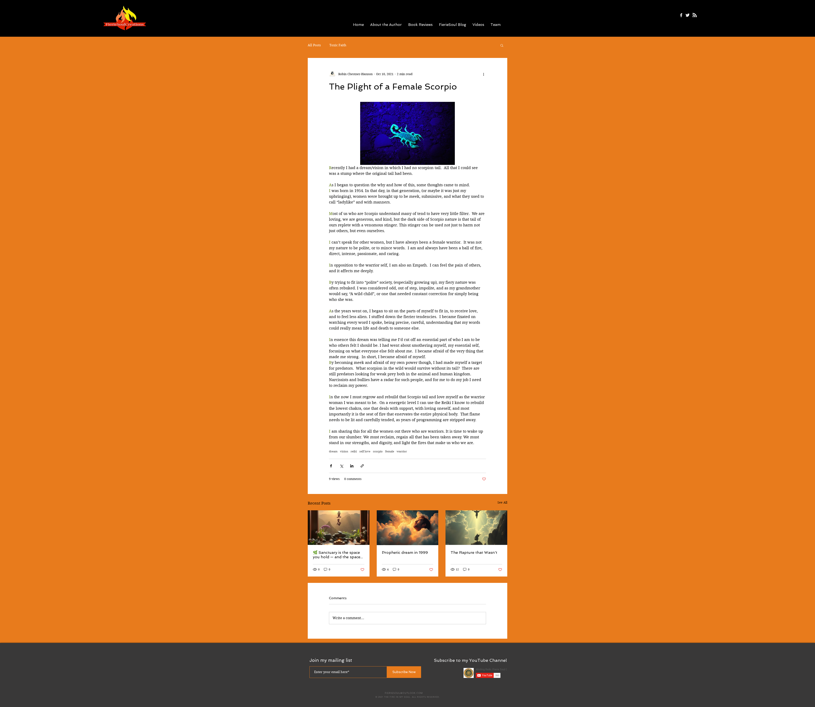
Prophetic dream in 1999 (405, 552)
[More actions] (483, 74)
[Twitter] (687, 15)
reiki (354, 451)
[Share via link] (362, 466)
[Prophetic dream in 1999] (407, 527)
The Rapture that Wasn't (474, 552)
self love (364, 451)
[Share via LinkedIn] (352, 466)
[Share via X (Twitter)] (341, 466)
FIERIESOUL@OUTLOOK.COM (404, 693)
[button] (502, 45)
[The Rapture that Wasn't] (476, 527)
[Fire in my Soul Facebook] (681, 15)
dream (333, 451)
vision (344, 451)
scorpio (378, 451)
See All (502, 502)
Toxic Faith (337, 45)
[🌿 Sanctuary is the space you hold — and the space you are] (339, 527)
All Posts (314, 45)
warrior (402, 451)
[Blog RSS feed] (695, 15)
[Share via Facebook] (331, 466)
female (389, 451)
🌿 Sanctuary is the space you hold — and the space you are (336, 554)
